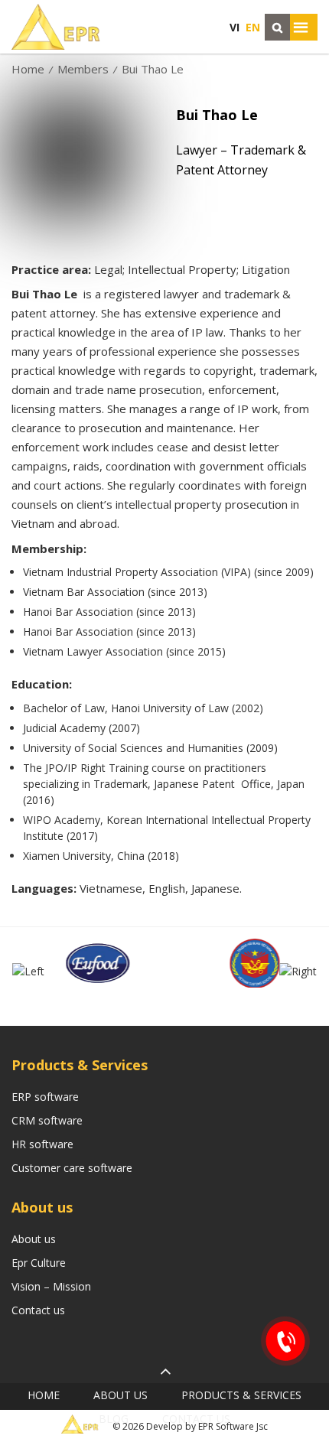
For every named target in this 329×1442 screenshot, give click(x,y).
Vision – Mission (51, 1286)
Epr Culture (38, 1262)
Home (27, 68)
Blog (114, 1418)
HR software (42, 1144)
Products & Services (241, 1395)
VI (234, 27)
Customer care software (71, 1167)
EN (253, 27)
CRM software (47, 1120)
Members (83, 68)
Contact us (38, 1310)
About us (33, 1239)
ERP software (45, 1096)
